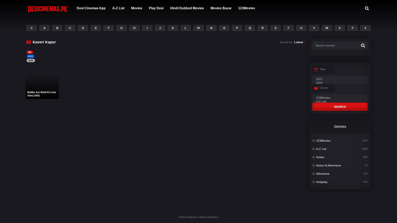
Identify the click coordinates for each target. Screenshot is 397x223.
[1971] (340, 79)
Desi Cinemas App (91, 8)
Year (323, 69)
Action (320, 157)
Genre (324, 87)
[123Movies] (340, 98)
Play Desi (156, 8)
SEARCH (340, 106)
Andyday (322, 182)
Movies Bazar (221, 8)
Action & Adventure (328, 165)
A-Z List (118, 8)
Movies (136, 8)
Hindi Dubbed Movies (187, 8)
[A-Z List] (340, 101)
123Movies (246, 8)
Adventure (323, 173)
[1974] (340, 83)
